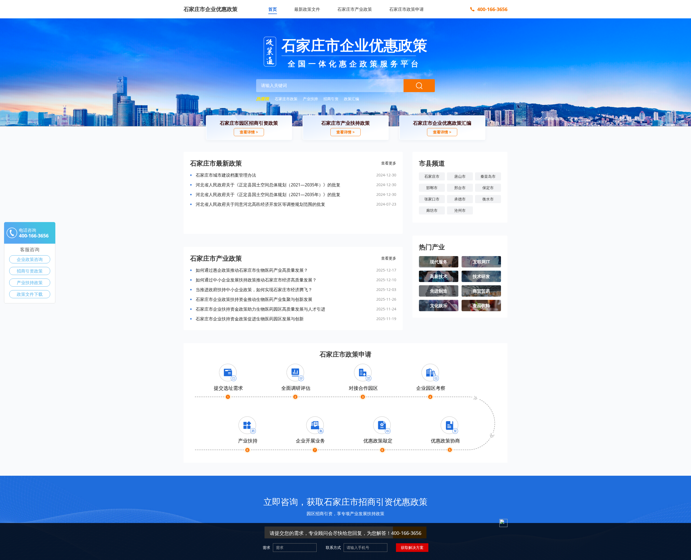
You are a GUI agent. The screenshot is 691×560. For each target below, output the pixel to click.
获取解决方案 (412, 547)
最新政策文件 (307, 9)
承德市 (460, 199)
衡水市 (488, 199)
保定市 (488, 187)
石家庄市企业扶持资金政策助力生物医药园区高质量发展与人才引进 (260, 309)
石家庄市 (431, 176)
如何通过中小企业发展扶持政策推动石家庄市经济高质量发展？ (256, 280)
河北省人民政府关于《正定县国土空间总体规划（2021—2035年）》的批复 (268, 185)
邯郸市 (432, 187)
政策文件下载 (30, 294)
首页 (272, 9)
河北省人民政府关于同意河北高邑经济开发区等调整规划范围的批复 (260, 204)
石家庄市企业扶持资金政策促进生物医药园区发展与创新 (250, 319)
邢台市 (460, 187)
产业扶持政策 (30, 283)
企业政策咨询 (30, 259)
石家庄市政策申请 (406, 9)
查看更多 (388, 163)
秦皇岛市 (488, 176)
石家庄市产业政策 (354, 9)
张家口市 (431, 199)
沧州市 (460, 210)
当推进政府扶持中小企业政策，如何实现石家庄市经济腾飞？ (254, 290)
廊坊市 (432, 210)
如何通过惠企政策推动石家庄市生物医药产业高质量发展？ (252, 270)
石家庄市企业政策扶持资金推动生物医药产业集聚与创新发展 (254, 299)
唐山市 (460, 176)
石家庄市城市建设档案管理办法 (226, 175)
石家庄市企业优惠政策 (211, 9)
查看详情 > (249, 132)
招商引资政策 (30, 271)
